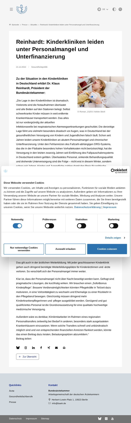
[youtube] (112, 418)
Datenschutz (15, 418)
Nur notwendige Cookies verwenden (24, 249)
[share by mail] (56, 347)
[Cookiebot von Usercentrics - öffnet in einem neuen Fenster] (113, 171)
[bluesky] (99, 418)
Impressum (109, 207)
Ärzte (11, 391)
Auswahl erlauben (65, 249)
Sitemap (45, 418)
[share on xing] (48, 347)
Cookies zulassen (107, 249)
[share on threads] (25, 347)
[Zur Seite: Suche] (120, 9)
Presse (12, 402)
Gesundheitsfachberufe (21, 396)
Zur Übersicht (29, 356)
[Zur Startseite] (21, 9)
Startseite (15, 25)
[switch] (49, 225)
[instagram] (106, 418)
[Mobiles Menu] (11, 9)
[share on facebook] (41, 347)
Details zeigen (113, 237)
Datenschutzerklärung (87, 207)
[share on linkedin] (33, 347)
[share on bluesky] (18, 347)
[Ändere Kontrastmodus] (114, 9)
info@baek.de (59, 403)
